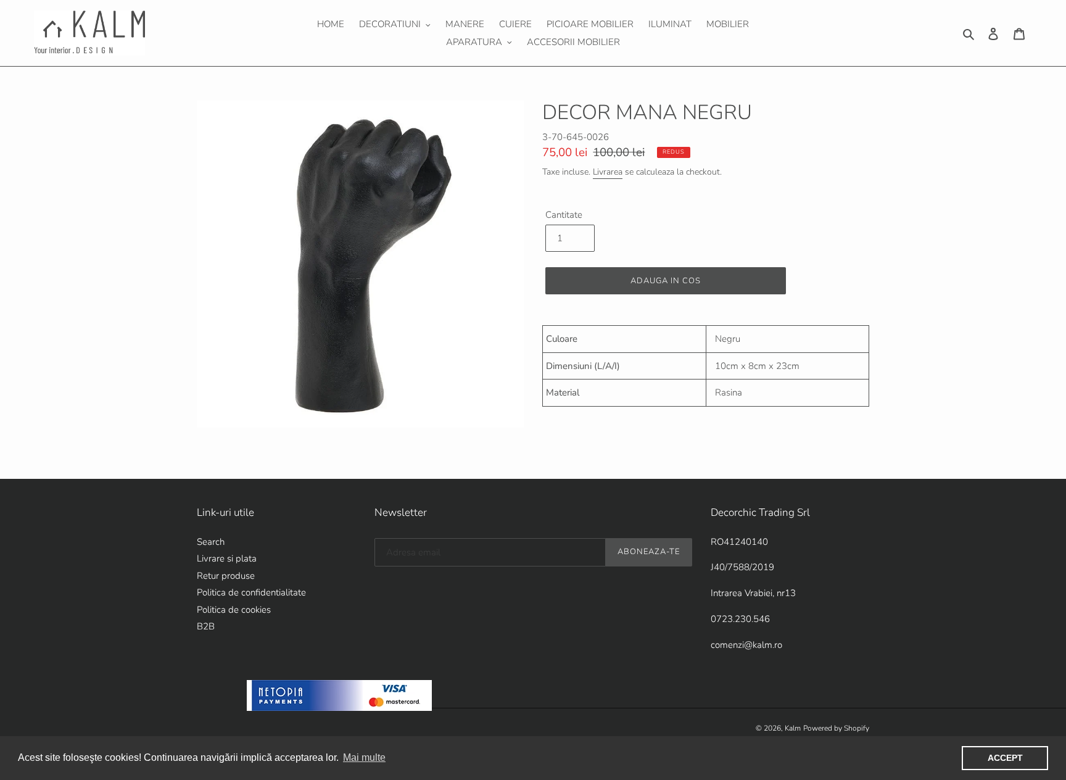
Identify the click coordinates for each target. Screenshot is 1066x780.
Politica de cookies (234, 610)
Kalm (793, 728)
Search (211, 542)
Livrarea (607, 172)
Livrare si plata (227, 558)
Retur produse (226, 576)
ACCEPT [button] (1005, 758)
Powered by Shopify (836, 728)
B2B (206, 626)
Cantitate (563, 215)
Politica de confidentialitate (251, 592)
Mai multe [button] (364, 757)
